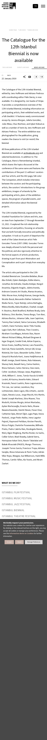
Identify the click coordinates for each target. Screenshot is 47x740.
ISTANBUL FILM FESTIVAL (16, 492)
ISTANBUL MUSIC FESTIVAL (17, 498)
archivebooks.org (31, 153)
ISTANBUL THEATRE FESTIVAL (19, 516)
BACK (9, 75)
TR (35, 6)
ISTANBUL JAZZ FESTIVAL (16, 504)
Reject (19, 542)
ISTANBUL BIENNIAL (13, 510)
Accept (9, 542)
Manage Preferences (33, 542)
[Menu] (43, 6)
